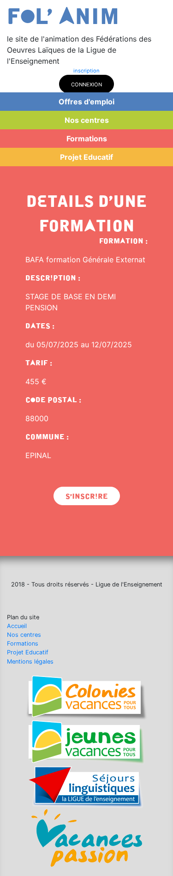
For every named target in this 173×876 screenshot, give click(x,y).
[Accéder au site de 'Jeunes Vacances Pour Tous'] (86, 742)
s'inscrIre (87, 496)
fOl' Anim (63, 16)
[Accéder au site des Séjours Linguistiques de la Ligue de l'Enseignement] (86, 786)
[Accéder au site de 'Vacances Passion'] (86, 837)
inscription (86, 70)
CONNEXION (86, 84)
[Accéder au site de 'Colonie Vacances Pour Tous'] (87, 697)
